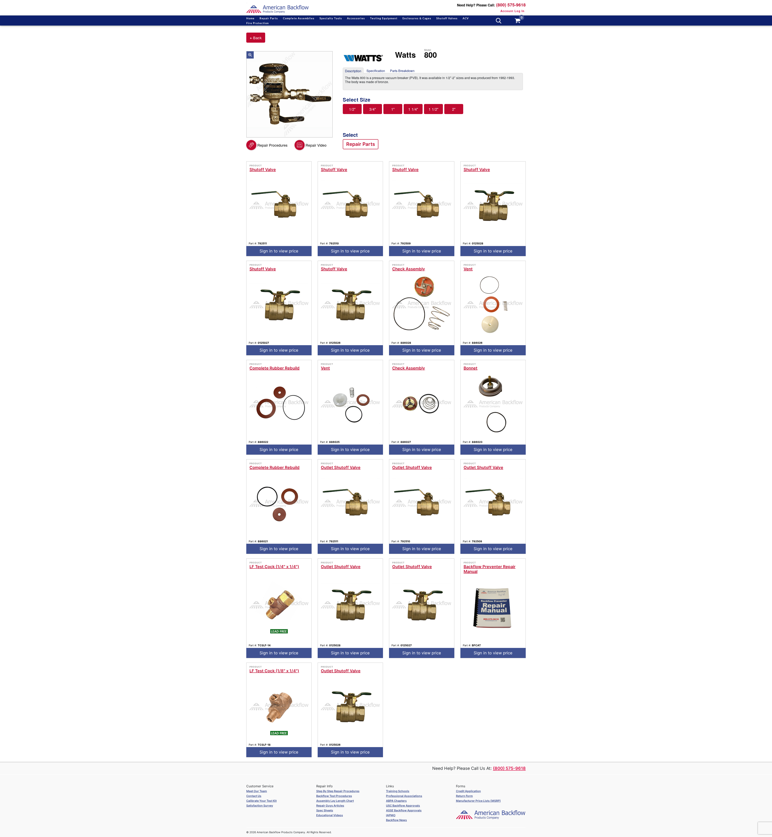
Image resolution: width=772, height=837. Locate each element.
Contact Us (253, 796)
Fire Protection (257, 23)
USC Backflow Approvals (403, 805)
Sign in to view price (279, 251)
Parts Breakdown (402, 70)
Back (257, 37)
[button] (250, 55)
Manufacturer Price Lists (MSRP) (478, 800)
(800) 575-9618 (511, 4)
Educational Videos (329, 815)
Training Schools (397, 791)
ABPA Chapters (396, 800)
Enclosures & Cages (416, 18)
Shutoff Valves (447, 18)
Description (353, 71)
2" (454, 109)
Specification (375, 70)
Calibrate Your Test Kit (261, 800)
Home (250, 18)
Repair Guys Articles (330, 805)
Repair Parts (269, 18)
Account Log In (512, 11)
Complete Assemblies (298, 18)
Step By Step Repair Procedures (337, 791)
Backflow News (396, 820)
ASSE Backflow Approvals (404, 810)
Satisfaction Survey (259, 805)
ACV (466, 18)
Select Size (357, 99)
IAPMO (390, 815)
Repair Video (316, 145)
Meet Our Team (256, 791)
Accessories (356, 18)
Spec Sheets (324, 810)
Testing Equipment (383, 18)
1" (393, 109)
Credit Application (468, 791)
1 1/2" (433, 109)
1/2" (352, 109)
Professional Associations (404, 796)
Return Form (464, 796)
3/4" (372, 109)
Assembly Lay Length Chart (335, 800)
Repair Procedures (272, 145)
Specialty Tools (330, 18)
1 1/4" (413, 109)
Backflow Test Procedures (334, 796)
